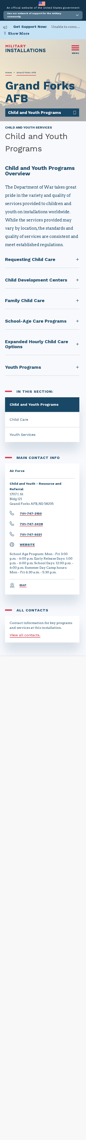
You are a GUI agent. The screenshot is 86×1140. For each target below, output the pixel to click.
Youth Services (23, 434)
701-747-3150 (31, 513)
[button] (43, 15)
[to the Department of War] (42, 3)
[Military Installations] (26, 51)
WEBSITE (27, 544)
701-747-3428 (31, 524)
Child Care (19, 419)
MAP (23, 585)
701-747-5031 (31, 534)
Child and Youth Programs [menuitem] (34, 112)
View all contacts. (25, 635)
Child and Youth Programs (34, 404)
